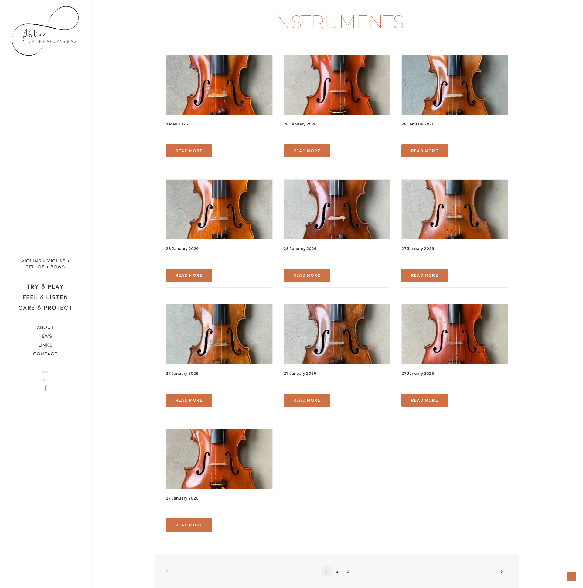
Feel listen (45, 297)
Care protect (45, 307)
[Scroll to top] (571, 576)
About (45, 327)
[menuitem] (45, 263)
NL (45, 379)
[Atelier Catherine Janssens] (45, 28)
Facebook (45, 387)
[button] (219, 85)
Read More (189, 151)
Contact (45, 353)
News (45, 336)
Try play (45, 286)
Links (45, 344)
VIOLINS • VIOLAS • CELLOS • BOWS (45, 263)
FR (45, 371)
